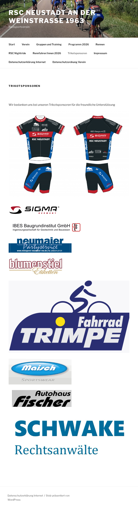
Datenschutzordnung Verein (69, 61)
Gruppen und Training (49, 44)
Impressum (100, 53)
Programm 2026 (78, 44)
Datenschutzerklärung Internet (27, 61)
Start (12, 44)
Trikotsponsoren (77, 53)
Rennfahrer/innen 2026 (47, 53)
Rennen (100, 44)
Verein (25, 44)
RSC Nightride (17, 53)
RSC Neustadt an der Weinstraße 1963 (52, 17)
